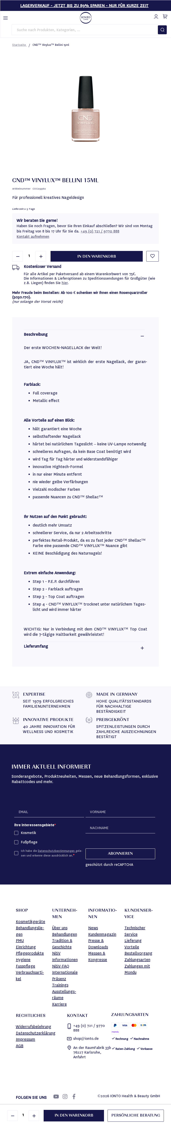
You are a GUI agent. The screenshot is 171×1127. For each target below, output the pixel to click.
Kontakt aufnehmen (33, 236)
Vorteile (131, 947)
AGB (19, 1045)
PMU (20, 940)
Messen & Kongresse (97, 956)
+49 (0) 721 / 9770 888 (100, 231)
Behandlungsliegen (30, 931)
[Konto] (155, 16)
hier (65, 283)
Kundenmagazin (102, 934)
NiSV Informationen (65, 956)
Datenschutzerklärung (35, 1033)
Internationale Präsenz (65, 976)
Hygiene (23, 959)
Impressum (25, 1039)
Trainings (60, 985)
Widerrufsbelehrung (33, 1026)
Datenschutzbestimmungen (56, 851)
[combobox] (86, 29)
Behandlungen (64, 934)
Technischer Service (134, 931)
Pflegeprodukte (30, 953)
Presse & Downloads (98, 944)
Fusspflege (25, 966)
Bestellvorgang (138, 953)
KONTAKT (77, 1016)
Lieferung (133, 940)
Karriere (59, 1004)
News (93, 928)
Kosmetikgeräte (30, 921)
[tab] (84, 336)
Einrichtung (26, 947)
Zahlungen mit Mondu (137, 969)
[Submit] (162, 29)
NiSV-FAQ (60, 966)
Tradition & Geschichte (62, 944)
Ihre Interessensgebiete (34, 825)
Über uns (59, 928)
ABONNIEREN (120, 854)
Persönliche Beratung (135, 1116)
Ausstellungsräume (64, 995)
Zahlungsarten (137, 959)
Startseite (19, 45)
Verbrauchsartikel (30, 976)
